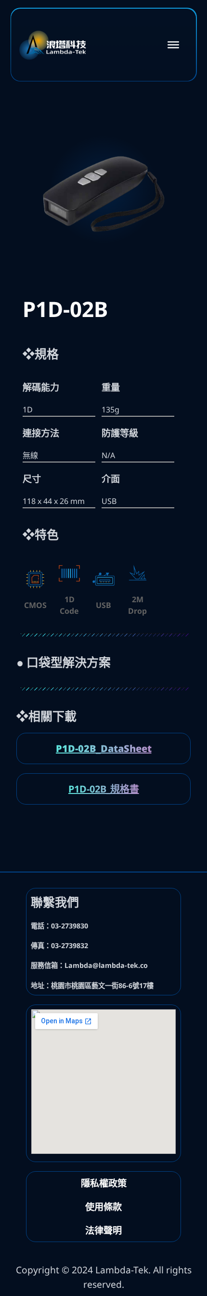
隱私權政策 (104, 1183)
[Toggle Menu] (173, 44)
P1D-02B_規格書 (103, 788)
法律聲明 (103, 1230)
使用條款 (103, 1206)
